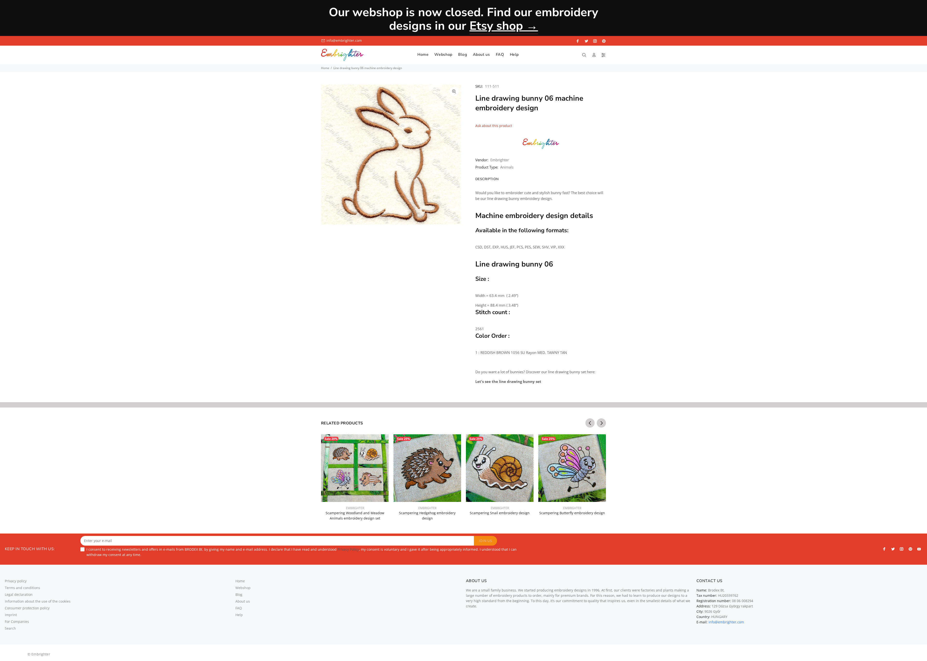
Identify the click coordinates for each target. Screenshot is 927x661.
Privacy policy (16, 581)
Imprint (11, 614)
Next (601, 423)
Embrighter (499, 159)
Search (10, 628)
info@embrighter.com (344, 40)
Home (325, 68)
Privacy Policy (348, 549)
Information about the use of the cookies (37, 601)
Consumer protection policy (27, 608)
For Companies (17, 621)
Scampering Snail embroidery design (500, 513)
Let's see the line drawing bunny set (508, 381)
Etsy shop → (504, 26)
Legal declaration (19, 594)
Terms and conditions (22, 587)
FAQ (238, 608)
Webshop (243, 587)
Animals (506, 167)
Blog (238, 594)
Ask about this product (493, 125)
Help (239, 614)
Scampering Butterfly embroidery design (572, 513)
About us (242, 601)
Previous (590, 423)
